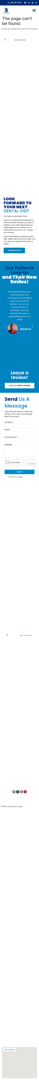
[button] (34, 10)
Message (9, 445)
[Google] (32, 2)
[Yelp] (36, 2)
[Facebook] (25, 2)
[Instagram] (28, 2)
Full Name (9, 422)
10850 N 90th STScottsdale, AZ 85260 (10, 1041)
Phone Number (11, 437)
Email (7, 430)
